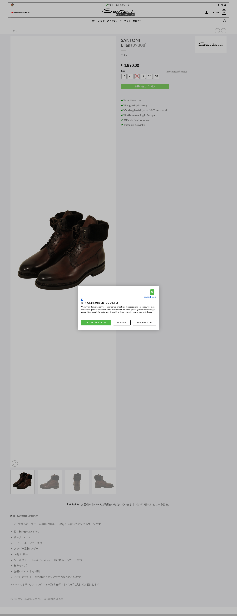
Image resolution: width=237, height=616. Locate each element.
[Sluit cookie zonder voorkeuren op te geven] (152, 292)
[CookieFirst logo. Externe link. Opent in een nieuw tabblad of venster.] (82, 299)
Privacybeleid (149, 296)
